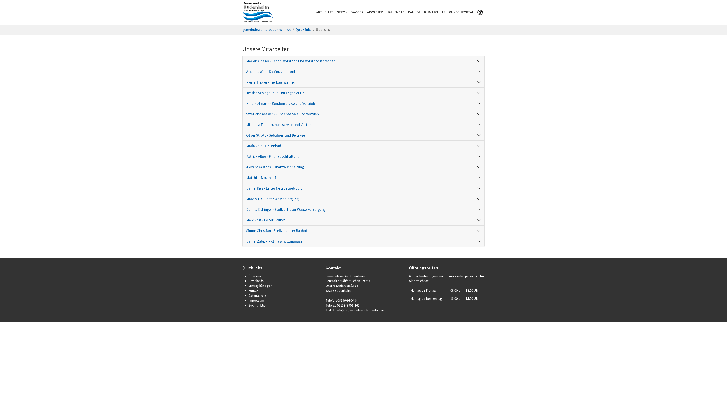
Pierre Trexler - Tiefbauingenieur (271, 82)
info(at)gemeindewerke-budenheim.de (363, 310)
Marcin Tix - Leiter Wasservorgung (272, 199)
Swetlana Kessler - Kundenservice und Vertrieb (282, 114)
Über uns (254, 276)
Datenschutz (257, 295)
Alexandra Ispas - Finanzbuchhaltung (275, 167)
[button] (480, 13)
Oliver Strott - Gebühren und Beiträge (275, 135)
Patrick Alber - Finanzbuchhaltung (272, 156)
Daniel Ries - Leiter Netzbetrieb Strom (276, 188)
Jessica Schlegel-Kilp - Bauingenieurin (275, 93)
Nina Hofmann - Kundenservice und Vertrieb (280, 103)
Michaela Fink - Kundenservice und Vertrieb (279, 124)
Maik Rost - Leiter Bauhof (265, 220)
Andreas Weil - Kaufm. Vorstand (270, 71)
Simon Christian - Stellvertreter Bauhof (276, 230)
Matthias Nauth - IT (261, 177)
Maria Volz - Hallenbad (263, 146)
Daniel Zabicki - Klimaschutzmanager (275, 241)
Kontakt (254, 291)
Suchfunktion (257, 305)
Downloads (256, 281)
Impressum (256, 300)
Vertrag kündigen (260, 286)
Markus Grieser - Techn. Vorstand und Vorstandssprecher (290, 61)
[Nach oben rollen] (717, 399)
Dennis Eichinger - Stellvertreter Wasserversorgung (286, 209)
